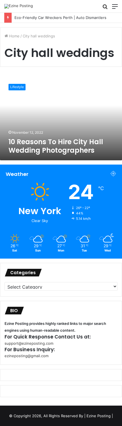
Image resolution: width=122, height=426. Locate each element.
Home (14, 36)
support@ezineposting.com (29, 343)
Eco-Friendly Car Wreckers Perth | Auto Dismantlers (55, 17)
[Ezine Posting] (18, 6)
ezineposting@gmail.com (27, 355)
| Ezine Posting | (98, 416)
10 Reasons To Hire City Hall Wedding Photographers (56, 146)
